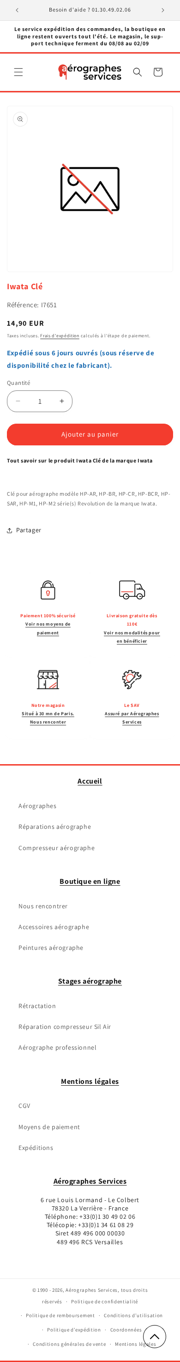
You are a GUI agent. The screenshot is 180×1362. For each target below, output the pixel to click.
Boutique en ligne (90, 881)
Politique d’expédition (74, 1329)
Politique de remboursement (60, 1315)
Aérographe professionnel (57, 1047)
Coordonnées (126, 1329)
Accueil (90, 781)
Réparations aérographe (54, 826)
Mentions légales (90, 1081)
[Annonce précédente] (17, 10)
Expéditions (36, 1147)
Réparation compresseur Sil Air (64, 1026)
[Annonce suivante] (163, 10)
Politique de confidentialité (104, 1301)
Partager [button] (29, 530)
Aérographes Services (90, 1181)
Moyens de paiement (49, 1127)
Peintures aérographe (51, 947)
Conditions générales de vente (69, 1344)
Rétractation (37, 1006)
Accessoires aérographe (53, 927)
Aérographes (37, 806)
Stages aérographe (90, 981)
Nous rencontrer (43, 906)
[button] (18, 72)
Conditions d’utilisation (133, 1315)
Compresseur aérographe (56, 848)
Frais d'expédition (59, 336)
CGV (24, 1105)
